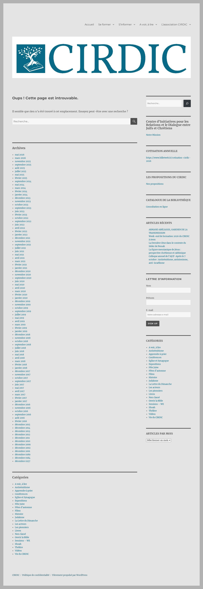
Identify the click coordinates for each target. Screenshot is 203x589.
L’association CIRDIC (174, 24)
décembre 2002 (22, 448)
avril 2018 (20, 358)
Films (18, 510)
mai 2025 (19, 174)
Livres (18, 530)
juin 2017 (19, 384)
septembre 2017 (23, 381)
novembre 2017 (22, 374)
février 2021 (21, 264)
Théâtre (19, 547)
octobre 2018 (21, 341)
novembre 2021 (22, 241)
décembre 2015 (22, 424)
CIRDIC (15, 575)
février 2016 (21, 421)
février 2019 (21, 328)
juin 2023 (19, 211)
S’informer (125, 24)
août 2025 (20, 168)
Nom (148, 285)
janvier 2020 (21, 298)
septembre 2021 (23, 244)
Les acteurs (20, 524)
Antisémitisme (22, 487)
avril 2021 (20, 258)
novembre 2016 (23, 408)
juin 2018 (19, 351)
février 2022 (21, 231)
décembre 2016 (22, 404)
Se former (104, 24)
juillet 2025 (20, 171)
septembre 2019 (23, 311)
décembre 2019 (22, 301)
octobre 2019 (21, 308)
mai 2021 (19, 254)
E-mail (149, 310)
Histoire (19, 514)
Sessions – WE (22, 540)
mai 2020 (19, 284)
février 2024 (21, 191)
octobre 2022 (21, 218)
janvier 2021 (21, 268)
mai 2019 (19, 318)
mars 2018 (20, 361)
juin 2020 (19, 281)
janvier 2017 (21, 401)
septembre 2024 (23, 181)
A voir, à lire (147, 24)
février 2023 (21, 214)
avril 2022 (20, 228)
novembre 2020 (23, 274)
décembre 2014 (22, 428)
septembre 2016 (23, 414)
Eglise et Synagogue (25, 497)
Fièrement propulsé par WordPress (69, 575)
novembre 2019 (23, 304)
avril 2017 (20, 391)
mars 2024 (20, 188)
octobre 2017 (21, 378)
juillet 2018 (20, 348)
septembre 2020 (23, 278)
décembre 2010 (22, 441)
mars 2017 (20, 394)
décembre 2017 (22, 371)
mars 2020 (20, 291)
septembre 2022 (23, 221)
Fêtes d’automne (23, 507)
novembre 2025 (23, 161)
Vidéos (18, 550)
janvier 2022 (21, 234)
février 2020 (21, 294)
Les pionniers (22, 527)
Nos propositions (155, 184)
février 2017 (21, 398)
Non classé (20, 534)
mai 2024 (19, 184)
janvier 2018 (21, 368)
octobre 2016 (21, 411)
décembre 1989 (22, 454)
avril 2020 (20, 288)
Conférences (21, 494)
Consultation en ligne (157, 206)
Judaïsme (19, 517)
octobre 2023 (21, 204)
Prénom (150, 298)
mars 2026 (20, 158)
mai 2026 (19, 154)
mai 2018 (19, 354)
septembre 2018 (23, 344)
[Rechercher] (187, 103)
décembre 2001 (22, 451)
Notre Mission (153, 135)
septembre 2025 (23, 164)
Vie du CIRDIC (22, 554)
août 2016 (20, 418)
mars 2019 (20, 324)
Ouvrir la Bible (22, 537)
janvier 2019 (21, 331)
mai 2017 (19, 388)
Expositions (21, 500)
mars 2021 (20, 261)
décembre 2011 (22, 438)
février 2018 (21, 364)
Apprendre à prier (24, 490)
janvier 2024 (21, 194)
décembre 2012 (22, 434)
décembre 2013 (22, 431)
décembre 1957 (22, 461)
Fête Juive (20, 504)
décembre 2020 (22, 271)
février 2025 (21, 178)
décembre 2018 (22, 334)
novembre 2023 (23, 201)
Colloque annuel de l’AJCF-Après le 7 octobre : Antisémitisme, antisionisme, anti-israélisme (168, 259)
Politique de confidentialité (35, 575)
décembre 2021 (22, 238)
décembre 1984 (22, 458)
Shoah (18, 544)
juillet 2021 (20, 248)
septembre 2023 (23, 208)
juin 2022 (19, 224)
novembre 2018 (22, 338)
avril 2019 (20, 321)
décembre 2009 (23, 444)
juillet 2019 (20, 314)
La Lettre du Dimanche (26, 520)
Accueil (89, 24)
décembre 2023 (22, 198)
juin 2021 (19, 251)
